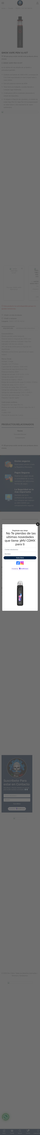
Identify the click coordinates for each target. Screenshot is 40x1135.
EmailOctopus (24, 568)
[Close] (37, 524)
